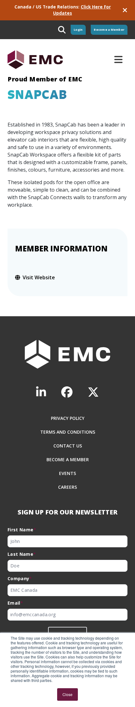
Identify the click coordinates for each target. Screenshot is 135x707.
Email (15, 603)
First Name (22, 530)
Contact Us (67, 446)
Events (67, 473)
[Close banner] (124, 10)
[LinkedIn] (41, 392)
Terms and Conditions (67, 432)
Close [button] (67, 694)
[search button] (62, 30)
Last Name (22, 554)
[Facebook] (67, 392)
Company (20, 578)
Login (78, 30)
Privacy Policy (67, 418)
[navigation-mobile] (118, 59)
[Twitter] (93, 392)
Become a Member (109, 30)
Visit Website (39, 277)
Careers (67, 487)
